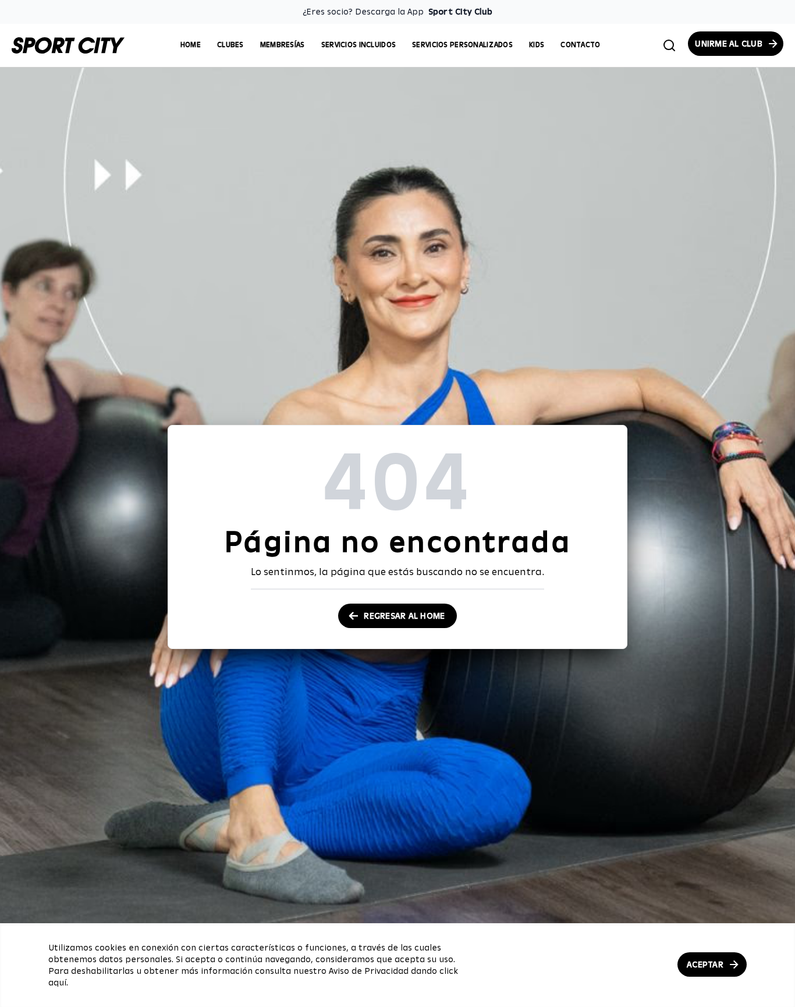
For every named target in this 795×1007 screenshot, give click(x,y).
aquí (57, 982)
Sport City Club (460, 11)
